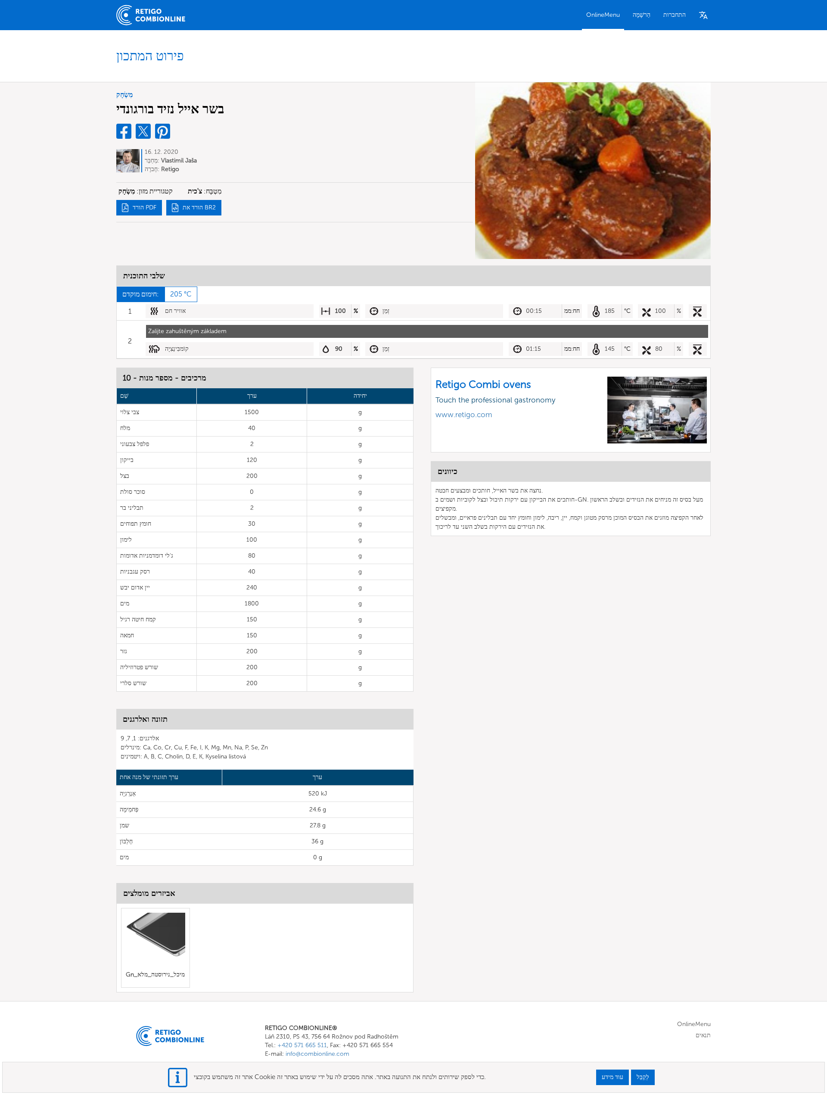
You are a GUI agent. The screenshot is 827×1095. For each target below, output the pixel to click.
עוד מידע (612, 1077)
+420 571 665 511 (302, 1045)
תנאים (703, 1035)
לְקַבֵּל (643, 1077)
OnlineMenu (603, 15)
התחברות (674, 15)
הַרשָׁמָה (641, 15)
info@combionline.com (317, 1054)
